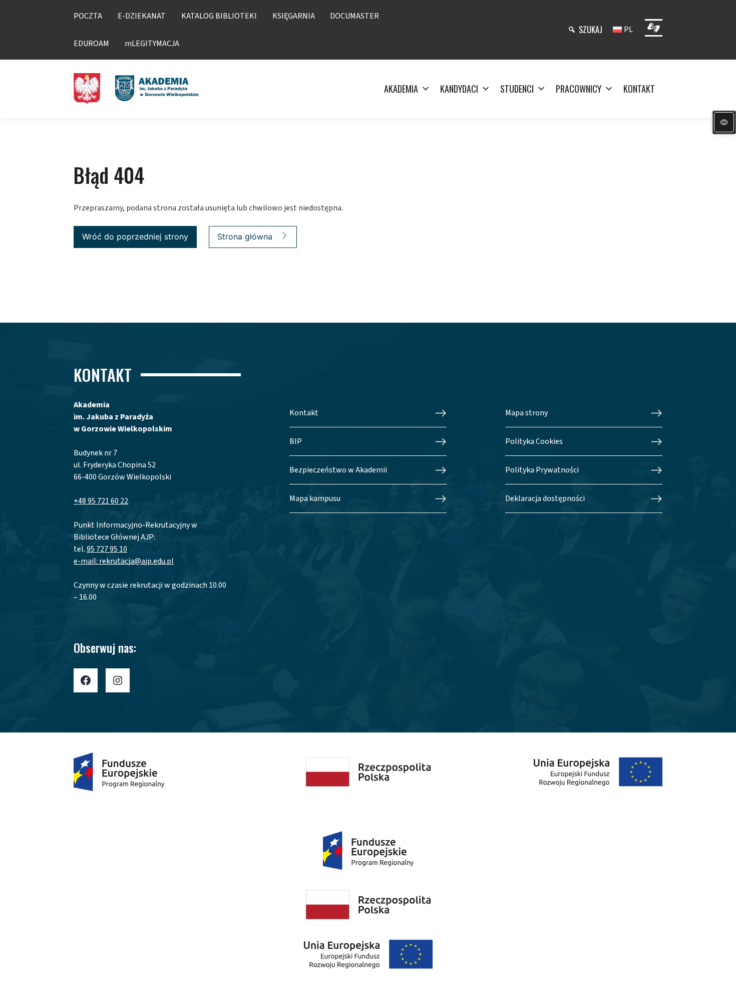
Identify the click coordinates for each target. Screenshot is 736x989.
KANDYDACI (459, 88)
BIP (295, 441)
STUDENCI (517, 88)
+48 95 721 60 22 (101, 501)
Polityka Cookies (534, 441)
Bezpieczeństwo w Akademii (338, 469)
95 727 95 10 (107, 549)
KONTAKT (639, 88)
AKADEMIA (401, 88)
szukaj (590, 30)
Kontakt (303, 412)
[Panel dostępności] (724, 122)
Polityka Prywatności (542, 469)
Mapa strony (526, 412)
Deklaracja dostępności (545, 498)
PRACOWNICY (578, 88)
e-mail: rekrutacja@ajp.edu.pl (124, 561)
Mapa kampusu (314, 498)
